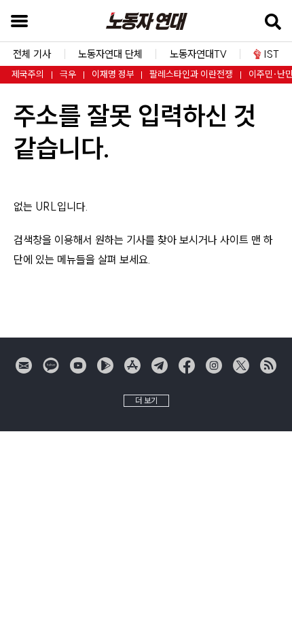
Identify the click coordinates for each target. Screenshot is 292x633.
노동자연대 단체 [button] (110, 54)
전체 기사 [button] (32, 54)
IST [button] (271, 54)
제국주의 (28, 74)
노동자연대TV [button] (198, 54)
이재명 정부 (113, 74)
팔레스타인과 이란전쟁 (191, 74)
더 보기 (146, 400)
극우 (68, 74)
